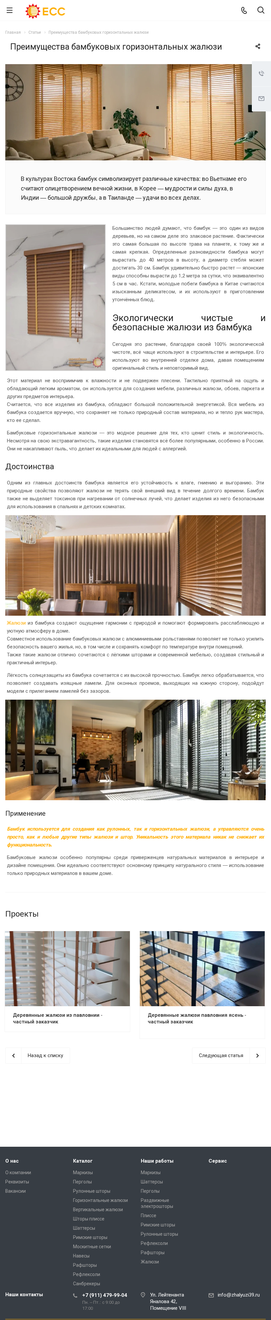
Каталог (83, 1161)
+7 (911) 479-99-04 (104, 1295)
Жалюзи (16, 623)
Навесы (81, 1255)
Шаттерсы (84, 1228)
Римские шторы (90, 1237)
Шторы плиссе (88, 1218)
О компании (18, 1172)
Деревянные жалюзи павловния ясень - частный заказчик (197, 1018)
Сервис (218, 1161)
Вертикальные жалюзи (98, 1209)
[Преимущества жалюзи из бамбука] (135, 68)
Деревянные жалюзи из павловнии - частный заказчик (57, 1018)
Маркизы (83, 1172)
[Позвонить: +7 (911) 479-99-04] (244, 10)
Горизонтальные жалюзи (100, 1200)
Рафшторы (85, 1265)
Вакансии (15, 1191)
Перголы (82, 1181)
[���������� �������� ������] (251, 1132)
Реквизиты (17, 1181)
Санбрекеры (86, 1283)
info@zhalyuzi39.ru (239, 1295)
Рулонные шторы (91, 1191)
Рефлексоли (86, 1274)
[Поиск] (260, 10)
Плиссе (148, 1215)
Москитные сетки (92, 1246)
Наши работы (157, 1161)
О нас (12, 1161)
